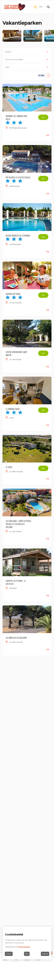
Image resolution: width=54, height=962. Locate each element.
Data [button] (7, 67)
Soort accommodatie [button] (14, 59)
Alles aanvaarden (45, 953)
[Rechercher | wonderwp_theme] (48, 7)
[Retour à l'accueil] (15, 7)
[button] (27, 75)
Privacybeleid (24, 947)
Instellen (26, 953)
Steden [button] (8, 52)
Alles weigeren (8, 953)
